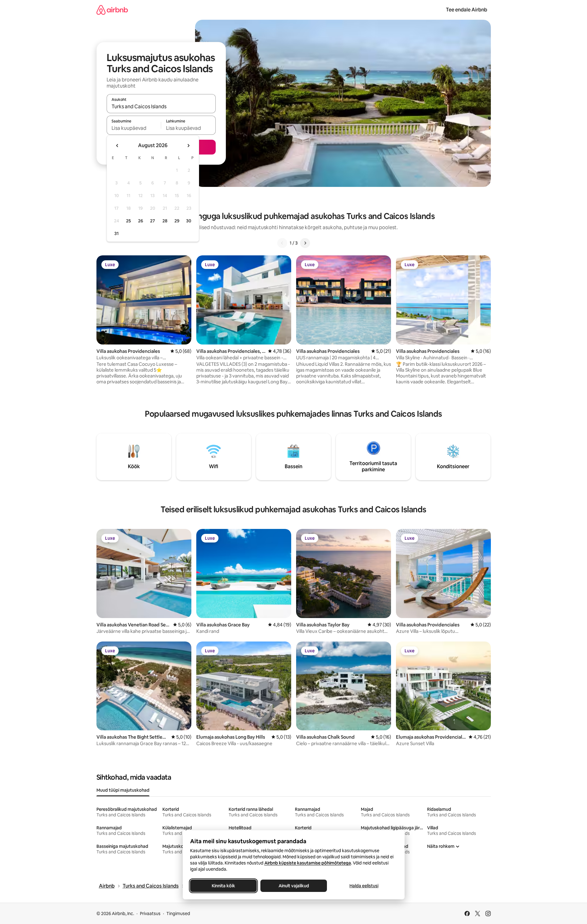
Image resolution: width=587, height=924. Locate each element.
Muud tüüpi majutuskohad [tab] (122, 790)
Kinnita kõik (223, 886)
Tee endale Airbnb (466, 9)
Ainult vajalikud (293, 886)
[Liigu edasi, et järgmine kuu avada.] (188, 145)
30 (188, 221)
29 (176, 221)
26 (140, 221)
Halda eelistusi (363, 886)
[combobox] (161, 106)
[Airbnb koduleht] (112, 9)
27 (152, 221)
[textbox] (134, 128)
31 (116, 233)
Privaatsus (150, 913)
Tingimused (178, 913)
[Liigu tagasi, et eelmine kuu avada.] (117, 145)
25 (128, 221)
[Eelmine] (282, 243)
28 (164, 221)
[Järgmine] (305, 243)
